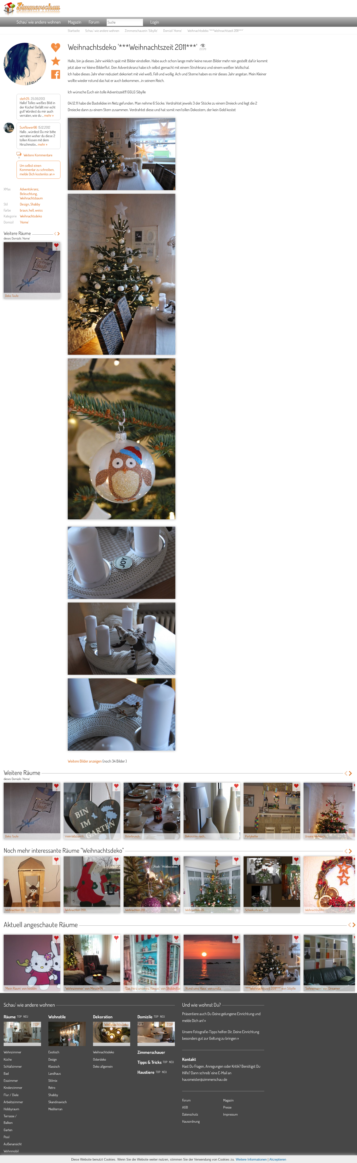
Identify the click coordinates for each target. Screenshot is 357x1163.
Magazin (74, 22)
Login (154, 22)
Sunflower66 (28, 127)
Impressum (230, 1114)
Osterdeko (99, 1059)
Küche (8, 1059)
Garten (8, 1130)
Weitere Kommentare (35, 155)
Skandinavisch (57, 1102)
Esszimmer (11, 1080)
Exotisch (53, 1052)
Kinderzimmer (13, 1087)
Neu (162, 1016)
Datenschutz (190, 1114)
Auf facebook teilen (55, 74)
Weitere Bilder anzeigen (85, 761)
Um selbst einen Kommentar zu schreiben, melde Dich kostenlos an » (37, 169)
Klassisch (54, 1066)
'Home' (24, 222)
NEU (25, 1016)
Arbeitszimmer (13, 1102)
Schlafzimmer (13, 1066)
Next (58, 233)
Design (24, 204)
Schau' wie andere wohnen (39, 22)
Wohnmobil (11, 1151)
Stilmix (52, 1080)
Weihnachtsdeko (31, 216)
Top (156, 1016)
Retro (51, 1087)
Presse (227, 1107)
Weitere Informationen (251, 1159)
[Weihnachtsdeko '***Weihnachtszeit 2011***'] (121, 154)
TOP (19, 1016)
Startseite (74, 30)
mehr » (49, 115)
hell (31, 210)
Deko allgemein (103, 1066)
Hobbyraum (11, 1109)
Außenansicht (13, 1144)
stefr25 (24, 98)
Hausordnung (191, 1121)
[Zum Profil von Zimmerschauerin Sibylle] (25, 64)
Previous (55, 233)
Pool (6, 1137)
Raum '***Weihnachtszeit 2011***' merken (55, 61)
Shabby (35, 204)
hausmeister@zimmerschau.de (204, 1079)
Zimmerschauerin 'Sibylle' (141, 30)
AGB (185, 1107)
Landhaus (54, 1073)
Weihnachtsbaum (31, 198)
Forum (94, 22)
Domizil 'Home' (172, 30)
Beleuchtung (28, 193)
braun (24, 210)
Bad (6, 1073)
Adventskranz (29, 189)
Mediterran (55, 1109)
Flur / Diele (11, 1095)
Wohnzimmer (12, 1052)
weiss (39, 210)
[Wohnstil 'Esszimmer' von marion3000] (67, 1042)
